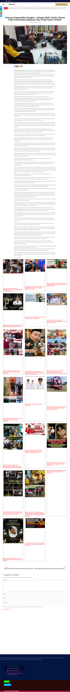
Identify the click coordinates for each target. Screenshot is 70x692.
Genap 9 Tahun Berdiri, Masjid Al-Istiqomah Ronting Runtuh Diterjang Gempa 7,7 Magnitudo (56, 472)
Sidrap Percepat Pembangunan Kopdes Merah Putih (33, 404)
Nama (4, 593)
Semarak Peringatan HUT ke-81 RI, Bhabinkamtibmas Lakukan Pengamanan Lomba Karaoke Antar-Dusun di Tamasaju (12, 466)
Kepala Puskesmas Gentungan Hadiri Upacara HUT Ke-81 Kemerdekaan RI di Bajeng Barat (11, 372)
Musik (50, 4)
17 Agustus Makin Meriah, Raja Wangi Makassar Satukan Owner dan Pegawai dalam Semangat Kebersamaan (33, 451)
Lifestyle (44, 4)
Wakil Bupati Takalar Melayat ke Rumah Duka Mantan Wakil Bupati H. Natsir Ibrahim (13, 326)
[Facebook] (15, 66)
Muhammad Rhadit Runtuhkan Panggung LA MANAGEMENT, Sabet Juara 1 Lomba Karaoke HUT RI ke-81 (24, 8)
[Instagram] (21, 66)
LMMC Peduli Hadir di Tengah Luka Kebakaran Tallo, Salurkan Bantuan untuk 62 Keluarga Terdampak (56, 321)
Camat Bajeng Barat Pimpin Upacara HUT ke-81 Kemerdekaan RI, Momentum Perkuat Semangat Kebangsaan (57, 408)
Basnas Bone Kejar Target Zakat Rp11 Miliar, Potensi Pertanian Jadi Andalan (35, 317)
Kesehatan (32, 4)
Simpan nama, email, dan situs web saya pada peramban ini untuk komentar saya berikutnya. (23, 606)
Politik (38, 4)
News (20, 4)
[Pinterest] (17, 66)
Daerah (25, 4)
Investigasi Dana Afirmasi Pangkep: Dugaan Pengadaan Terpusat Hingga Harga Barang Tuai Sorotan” (34, 544)
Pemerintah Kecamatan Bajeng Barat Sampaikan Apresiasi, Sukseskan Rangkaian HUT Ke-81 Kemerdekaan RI (35, 372)
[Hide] (0, 18)
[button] (3, 4)
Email (4, 598)
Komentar (5, 579)
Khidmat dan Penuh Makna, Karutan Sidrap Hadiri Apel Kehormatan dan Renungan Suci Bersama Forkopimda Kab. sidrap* (12, 513)
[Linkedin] (1, 9)
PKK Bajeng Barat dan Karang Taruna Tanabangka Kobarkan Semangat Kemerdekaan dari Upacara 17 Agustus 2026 (56, 372)
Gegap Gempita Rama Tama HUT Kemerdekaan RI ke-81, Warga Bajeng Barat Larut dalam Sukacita (12, 289)
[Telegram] (1, 16)
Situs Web (5, 602)
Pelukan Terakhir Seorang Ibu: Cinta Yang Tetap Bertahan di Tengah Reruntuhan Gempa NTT (56, 464)
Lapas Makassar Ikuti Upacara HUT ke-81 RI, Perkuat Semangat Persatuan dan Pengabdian (13, 419)
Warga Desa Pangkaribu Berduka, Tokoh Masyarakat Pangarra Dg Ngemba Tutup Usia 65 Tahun (13, 559)
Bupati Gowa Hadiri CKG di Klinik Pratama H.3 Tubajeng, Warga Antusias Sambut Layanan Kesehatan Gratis (57, 284)
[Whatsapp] (19, 66)
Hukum (30, 22)
